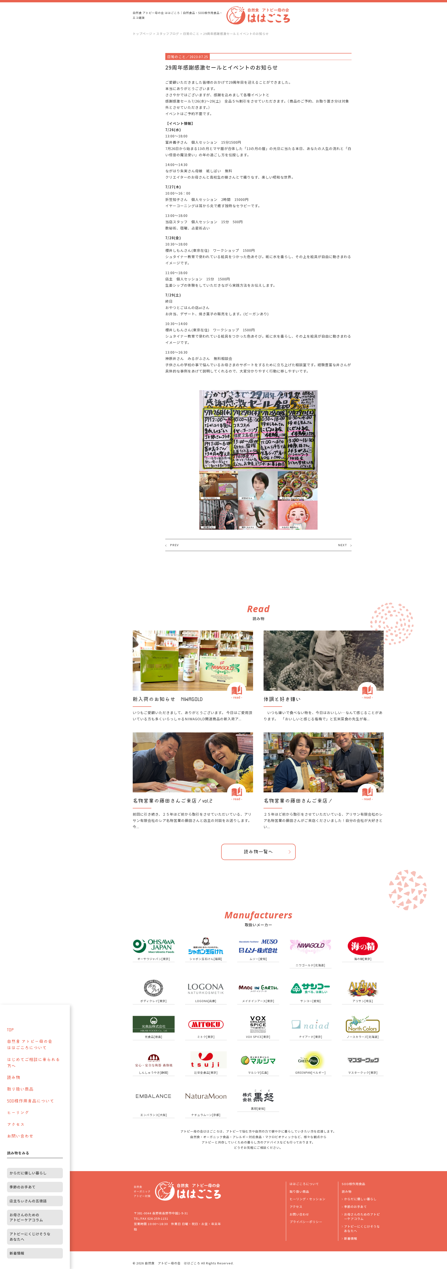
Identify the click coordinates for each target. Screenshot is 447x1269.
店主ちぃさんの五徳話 (28, 1200)
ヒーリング (18, 1112)
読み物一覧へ (258, 851)
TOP (10, 1030)
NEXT (342, 545)
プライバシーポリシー (306, 1221)
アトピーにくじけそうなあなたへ (362, 1228)
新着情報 (350, 1238)
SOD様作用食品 (353, 1184)
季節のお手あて (355, 1206)
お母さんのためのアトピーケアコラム (362, 1216)
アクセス (296, 1206)
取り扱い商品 (299, 1191)
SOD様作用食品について (30, 1101)
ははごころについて (304, 1184)
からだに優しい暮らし (360, 1199)
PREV (174, 545)
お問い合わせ (299, 1214)
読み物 (347, 1191)
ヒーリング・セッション (307, 1199)
